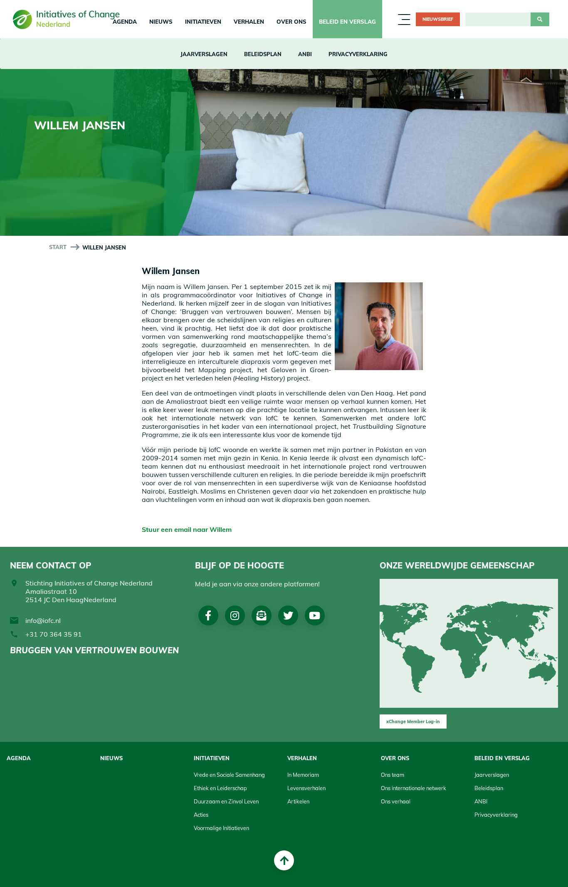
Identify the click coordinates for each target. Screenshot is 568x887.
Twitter (288, 615)
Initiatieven (203, 21)
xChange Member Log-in (413, 721)
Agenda (19, 758)
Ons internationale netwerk (413, 788)
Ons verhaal (395, 801)
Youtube (314, 615)
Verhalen (249, 21)
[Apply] (540, 19)
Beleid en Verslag (347, 21)
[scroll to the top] (284, 860)
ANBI (305, 54)
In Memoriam (303, 774)
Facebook (208, 615)
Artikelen (298, 801)
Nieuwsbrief (437, 19)
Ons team (392, 774)
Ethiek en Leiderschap (220, 788)
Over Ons (291, 21)
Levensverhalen (306, 788)
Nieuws (161, 21)
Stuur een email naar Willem (187, 529)
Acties (201, 814)
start (58, 247)
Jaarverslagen (203, 54)
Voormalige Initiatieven (221, 828)
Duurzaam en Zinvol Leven (226, 801)
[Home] (69, 19)
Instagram (235, 615)
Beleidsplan (263, 54)
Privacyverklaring (358, 54)
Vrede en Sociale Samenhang (229, 774)
